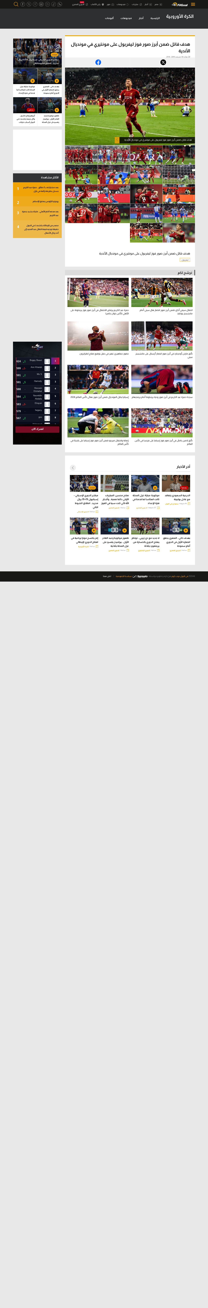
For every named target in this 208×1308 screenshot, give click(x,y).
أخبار (147, 4)
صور (109, 4)
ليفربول (185, 260)
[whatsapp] (60, 4)
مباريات (135, 4)
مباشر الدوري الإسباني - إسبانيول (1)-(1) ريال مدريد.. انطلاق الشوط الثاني (86, 501)
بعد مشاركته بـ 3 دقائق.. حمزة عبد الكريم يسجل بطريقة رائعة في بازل (37, 189)
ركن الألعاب (96, 4)
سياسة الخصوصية (124, 576)
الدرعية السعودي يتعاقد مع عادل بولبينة (177, 497)
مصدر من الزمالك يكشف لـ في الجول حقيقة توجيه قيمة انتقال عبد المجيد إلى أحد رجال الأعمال (37, 229)
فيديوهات (121, 4)
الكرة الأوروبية (83, 546)
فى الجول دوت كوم (180, 576)
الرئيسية (155, 18)
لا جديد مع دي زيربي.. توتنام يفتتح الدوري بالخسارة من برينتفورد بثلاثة (145, 542)
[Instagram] (41, 4)
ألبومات (109, 18)
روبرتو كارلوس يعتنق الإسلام (37, 202)
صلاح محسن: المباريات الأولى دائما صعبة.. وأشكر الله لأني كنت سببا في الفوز (115, 499)
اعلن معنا (107, 576)
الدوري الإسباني (83, 512)
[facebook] (23, 4)
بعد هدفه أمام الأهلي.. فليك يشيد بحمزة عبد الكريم (37, 213)
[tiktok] (54, 4)
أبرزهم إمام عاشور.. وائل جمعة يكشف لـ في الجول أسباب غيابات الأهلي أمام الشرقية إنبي (25, 119)
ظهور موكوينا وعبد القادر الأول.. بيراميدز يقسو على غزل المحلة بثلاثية (115, 542)
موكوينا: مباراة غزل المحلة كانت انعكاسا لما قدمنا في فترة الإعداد (146, 499)
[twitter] (29, 4)
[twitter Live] (35, 4)
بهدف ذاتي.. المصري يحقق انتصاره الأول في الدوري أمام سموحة (176, 542)
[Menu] (192, 4)
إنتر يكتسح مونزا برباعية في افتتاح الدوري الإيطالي (84, 540)
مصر (157, 4)
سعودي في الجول (171, 504)
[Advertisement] (37, 289)
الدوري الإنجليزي (144, 550)
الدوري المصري (78, 4)
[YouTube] (47, 4)
